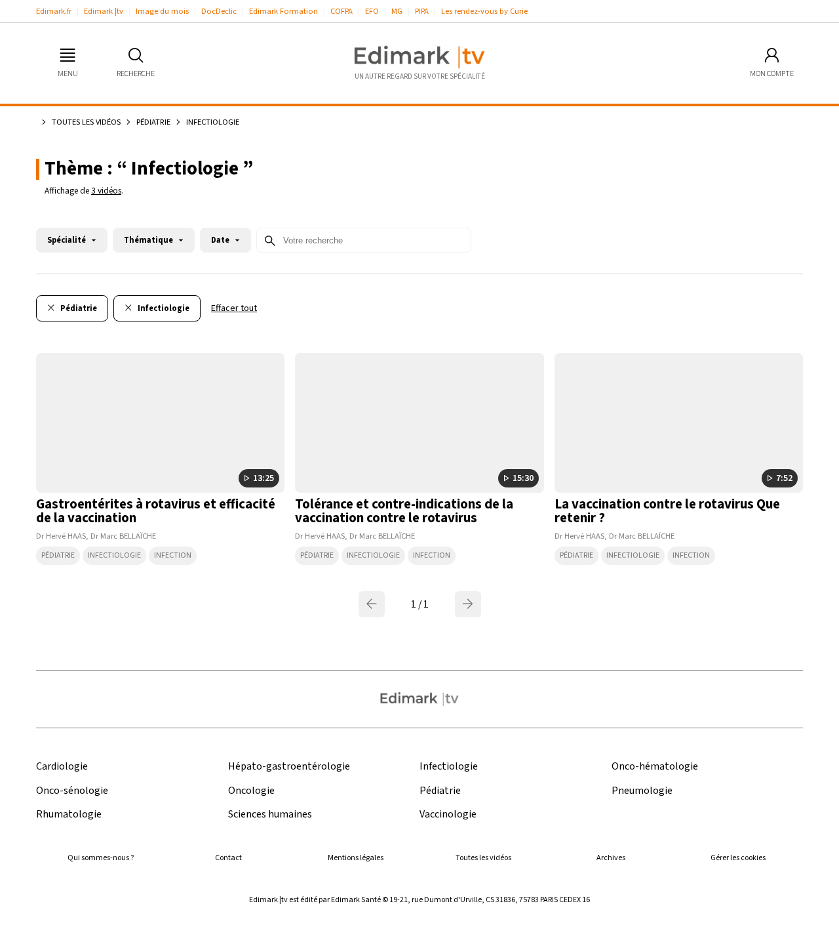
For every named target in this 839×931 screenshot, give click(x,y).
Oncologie (251, 791)
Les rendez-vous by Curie (484, 11)
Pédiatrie (153, 122)
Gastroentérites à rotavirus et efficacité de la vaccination (155, 511)
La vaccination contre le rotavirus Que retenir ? (667, 511)
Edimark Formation (283, 11)
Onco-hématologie (655, 767)
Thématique (148, 240)
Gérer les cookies (738, 857)
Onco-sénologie (72, 791)
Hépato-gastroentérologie (289, 767)
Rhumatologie (69, 814)
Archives (610, 857)
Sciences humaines (270, 814)
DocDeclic (219, 11)
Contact (228, 857)
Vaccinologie (448, 814)
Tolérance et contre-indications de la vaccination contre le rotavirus (404, 511)
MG (396, 11)
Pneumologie (642, 791)
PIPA (422, 11)
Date (220, 240)
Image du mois (162, 11)
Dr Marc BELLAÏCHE (123, 536)
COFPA (341, 11)
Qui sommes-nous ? (101, 857)
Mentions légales (355, 857)
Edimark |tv (103, 11)
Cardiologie (62, 767)
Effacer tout (234, 308)
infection (172, 555)
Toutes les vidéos (86, 122)
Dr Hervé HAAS (61, 536)
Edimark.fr (53, 11)
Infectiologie (114, 555)
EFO (372, 11)
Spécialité (66, 240)
